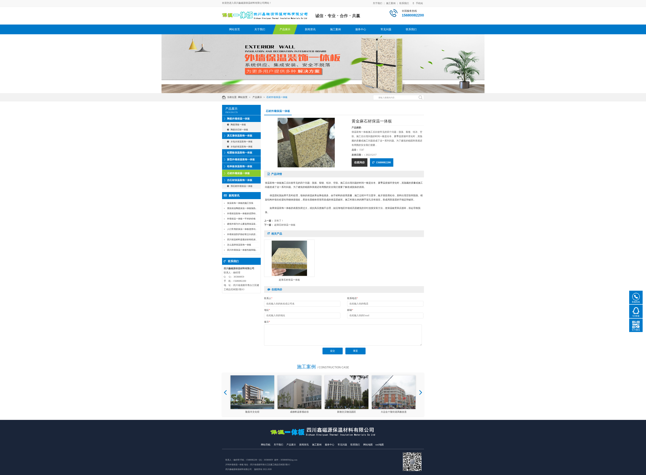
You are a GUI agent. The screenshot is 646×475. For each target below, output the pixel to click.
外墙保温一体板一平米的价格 (241, 218)
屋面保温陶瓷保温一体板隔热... (242, 208)
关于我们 (377, 3)
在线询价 (359, 162)
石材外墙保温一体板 (277, 97)
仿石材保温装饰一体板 (239, 180)
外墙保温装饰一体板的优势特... (242, 213)
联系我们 (404, 3)
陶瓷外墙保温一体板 (238, 118)
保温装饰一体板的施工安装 (240, 203)
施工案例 (391, 3)
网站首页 (234, 29)
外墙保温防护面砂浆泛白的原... (242, 234)
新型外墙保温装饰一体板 (241, 159)
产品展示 (285, 29)
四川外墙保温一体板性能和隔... (242, 250)
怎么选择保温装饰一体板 (239, 244)
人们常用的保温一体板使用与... (242, 229)
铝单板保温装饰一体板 (239, 166)
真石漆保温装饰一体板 (239, 135)
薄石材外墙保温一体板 (242, 186)
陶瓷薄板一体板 (238, 124)
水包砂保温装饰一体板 (242, 146)
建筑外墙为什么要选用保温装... (242, 224)
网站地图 (368, 444)
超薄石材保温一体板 (284, 225)
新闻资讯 (310, 29)
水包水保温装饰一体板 (242, 141)
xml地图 (379, 444)
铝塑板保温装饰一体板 (239, 152)
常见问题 (386, 29)
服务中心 (360, 29)
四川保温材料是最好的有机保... (242, 239)
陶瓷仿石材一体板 (239, 129)
